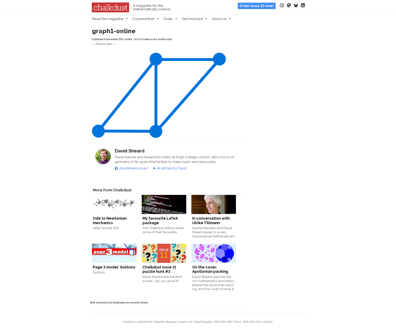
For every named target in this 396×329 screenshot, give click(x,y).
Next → (111, 44)
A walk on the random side (157, 39)
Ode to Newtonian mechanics (110, 220)
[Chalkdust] (110, 11)
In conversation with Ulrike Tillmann (211, 220)
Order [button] (168, 19)
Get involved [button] (192, 19)
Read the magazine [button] (108, 19)
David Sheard (130, 150)
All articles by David (172, 168)
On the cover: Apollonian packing (210, 269)
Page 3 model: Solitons (114, 267)
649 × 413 (133, 39)
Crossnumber (143, 19)
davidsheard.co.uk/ (134, 168)
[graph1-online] (159, 135)
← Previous (99, 44)
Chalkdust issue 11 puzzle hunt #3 (159, 269)
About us (219, 19)
